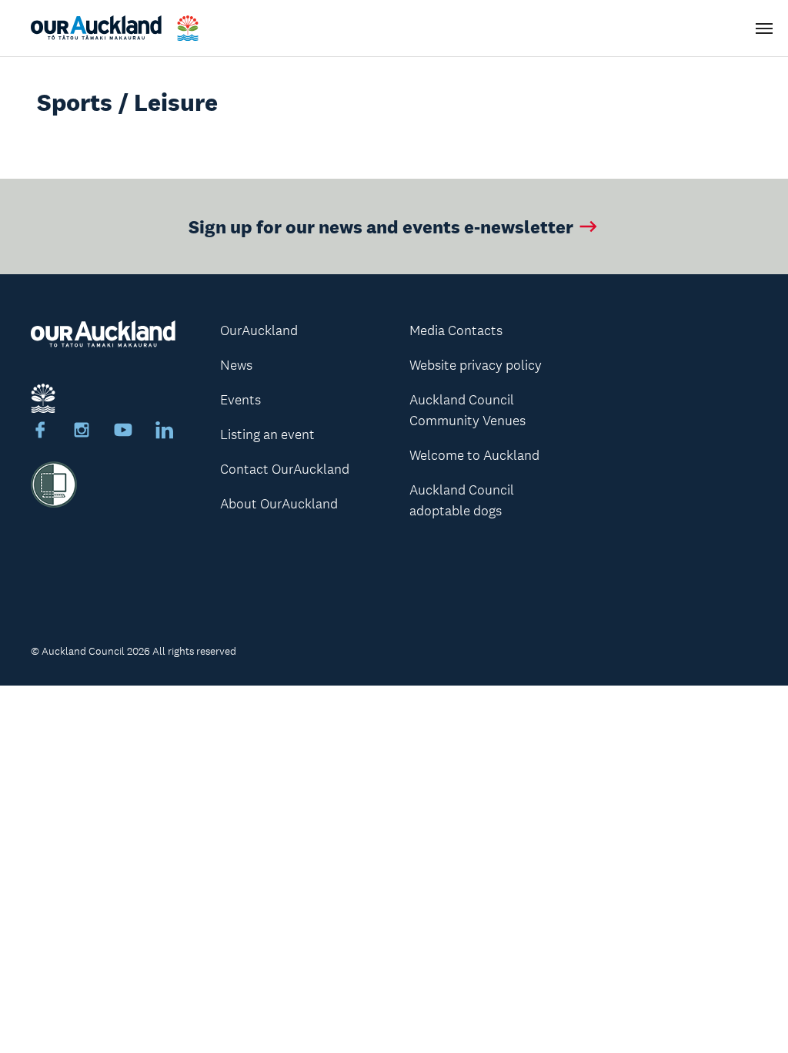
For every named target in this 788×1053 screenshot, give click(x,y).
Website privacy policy (475, 365)
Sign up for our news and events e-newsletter (381, 226)
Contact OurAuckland (284, 469)
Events (240, 399)
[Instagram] (81, 432)
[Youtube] (123, 432)
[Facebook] (40, 432)
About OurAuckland (279, 503)
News (236, 365)
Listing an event (267, 434)
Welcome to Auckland (474, 455)
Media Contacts (456, 330)
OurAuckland (259, 330)
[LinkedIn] (164, 432)
